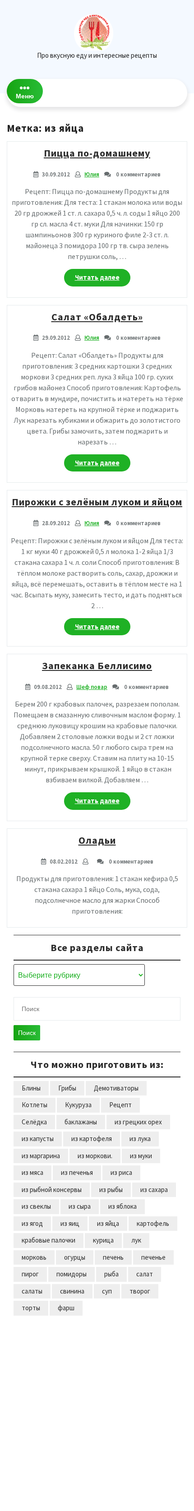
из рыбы (111, 1189)
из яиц (69, 1223)
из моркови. (95, 1155)
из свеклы (36, 1206)
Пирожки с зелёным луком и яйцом (97, 501)
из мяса (32, 1172)
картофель (153, 1223)
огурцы (74, 1257)
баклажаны (81, 1122)
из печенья (77, 1172)
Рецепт (120, 1104)
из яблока (122, 1206)
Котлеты (34, 1104)
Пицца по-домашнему (97, 153)
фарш (66, 1307)
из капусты (38, 1138)
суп (107, 1291)
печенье (153, 1257)
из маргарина (41, 1155)
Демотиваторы (116, 1088)
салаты (32, 1291)
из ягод (32, 1223)
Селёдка (34, 1122)
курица (103, 1240)
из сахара (154, 1189)
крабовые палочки (48, 1240)
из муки (141, 1155)
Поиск (27, 1032)
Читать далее (102, 279)
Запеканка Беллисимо (97, 665)
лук (136, 1240)
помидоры (71, 1274)
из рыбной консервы (52, 1189)
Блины (31, 1088)
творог (139, 1291)
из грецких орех (138, 1122)
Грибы (67, 1088)
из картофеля (91, 1138)
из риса (121, 1172)
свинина (72, 1291)
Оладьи (97, 840)
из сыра (80, 1206)
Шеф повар (91, 687)
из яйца (108, 1223)
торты (31, 1307)
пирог (30, 1274)
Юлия (91, 174)
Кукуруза (78, 1104)
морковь (34, 1257)
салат (144, 1274)
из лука (140, 1138)
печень (113, 1257)
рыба (111, 1274)
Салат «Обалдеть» (97, 316)
